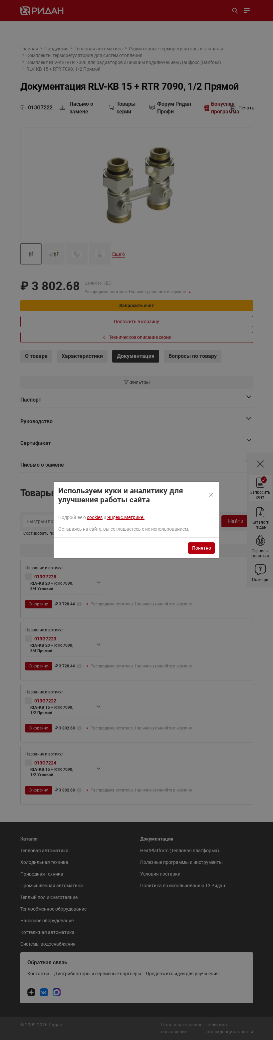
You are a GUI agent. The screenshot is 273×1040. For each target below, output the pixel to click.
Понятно (201, 548)
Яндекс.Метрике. (125, 517)
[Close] (212, 495)
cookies (95, 517)
